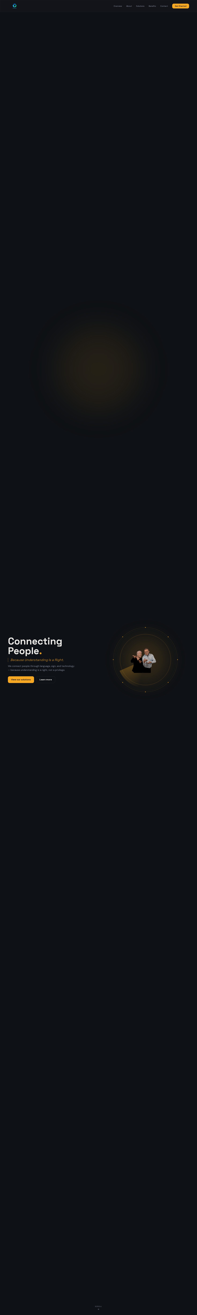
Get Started (180, 6)
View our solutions (21, 679)
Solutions (140, 6)
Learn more (46, 679)
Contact (164, 6)
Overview (118, 6)
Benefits (152, 6)
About (129, 6)
